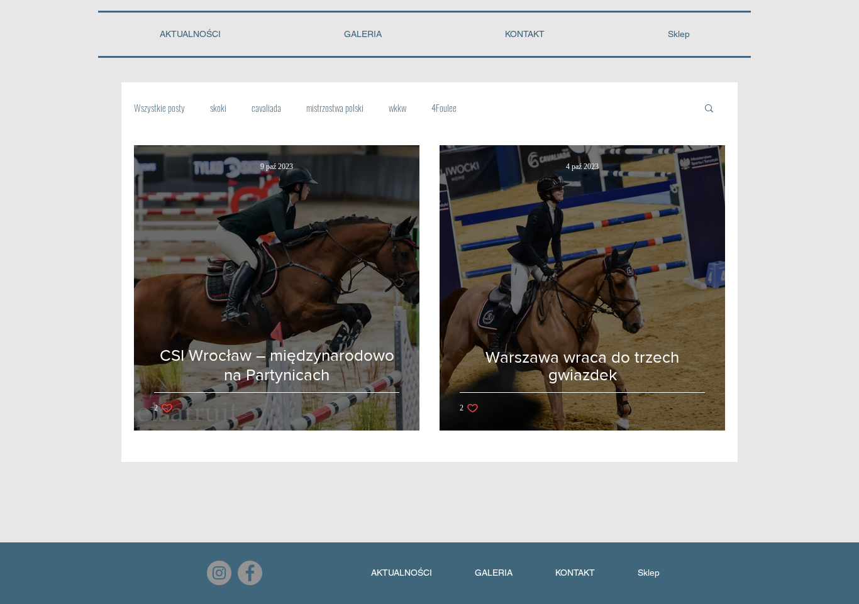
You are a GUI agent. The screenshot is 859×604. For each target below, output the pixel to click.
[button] (709, 109)
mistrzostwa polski (334, 107)
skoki (218, 107)
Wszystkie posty (159, 107)
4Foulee (444, 107)
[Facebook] (250, 573)
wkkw (397, 107)
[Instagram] (219, 573)
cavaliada (266, 107)
